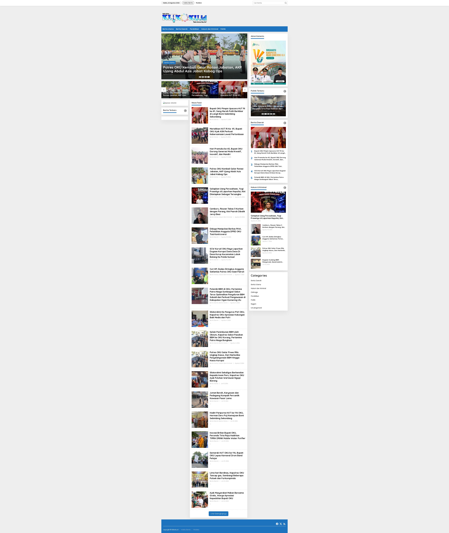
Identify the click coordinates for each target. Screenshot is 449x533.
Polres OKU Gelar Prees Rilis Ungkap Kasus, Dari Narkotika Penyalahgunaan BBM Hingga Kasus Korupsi (225, 356)
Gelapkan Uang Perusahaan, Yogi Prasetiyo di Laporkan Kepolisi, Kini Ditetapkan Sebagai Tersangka (203, 94)
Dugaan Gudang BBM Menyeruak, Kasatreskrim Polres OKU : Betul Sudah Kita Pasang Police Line (273, 261)
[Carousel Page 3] (206, 77)
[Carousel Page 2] (203, 77)
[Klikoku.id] (184, 17)
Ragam (253, 304)
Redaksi (196, 530)
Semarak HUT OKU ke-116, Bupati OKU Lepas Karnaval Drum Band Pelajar (226, 455)
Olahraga (254, 292)
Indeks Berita (186, 530)
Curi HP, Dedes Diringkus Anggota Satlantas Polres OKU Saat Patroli (227, 270)
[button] (286, 3)
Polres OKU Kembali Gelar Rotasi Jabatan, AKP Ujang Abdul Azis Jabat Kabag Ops (202, 69)
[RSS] (284, 523)
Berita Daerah (214, 119)
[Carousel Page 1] (200, 77)
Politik (253, 300)
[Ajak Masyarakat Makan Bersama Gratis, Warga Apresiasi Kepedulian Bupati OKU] (210, 504)
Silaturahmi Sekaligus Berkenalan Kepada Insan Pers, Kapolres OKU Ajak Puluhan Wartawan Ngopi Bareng (227, 376)
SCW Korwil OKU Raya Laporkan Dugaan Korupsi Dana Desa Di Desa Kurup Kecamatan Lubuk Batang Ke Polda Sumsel (226, 252)
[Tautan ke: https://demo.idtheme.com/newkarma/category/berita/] (185, 110)
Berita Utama (169, 62)
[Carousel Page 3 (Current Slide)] (268, 114)
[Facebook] (277, 523)
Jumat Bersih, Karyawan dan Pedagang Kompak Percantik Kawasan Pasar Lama (224, 395)
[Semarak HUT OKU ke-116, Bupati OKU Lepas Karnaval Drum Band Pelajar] (210, 464)
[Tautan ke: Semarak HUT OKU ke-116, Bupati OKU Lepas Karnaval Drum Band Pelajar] (200, 459)
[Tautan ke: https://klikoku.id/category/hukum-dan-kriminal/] (284, 187)
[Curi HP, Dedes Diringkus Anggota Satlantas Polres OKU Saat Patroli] (210, 277)
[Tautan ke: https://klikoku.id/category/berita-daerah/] (284, 123)
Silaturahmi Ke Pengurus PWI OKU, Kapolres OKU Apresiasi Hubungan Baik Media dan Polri (227, 315)
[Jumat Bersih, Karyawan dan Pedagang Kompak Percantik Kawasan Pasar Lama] (210, 404)
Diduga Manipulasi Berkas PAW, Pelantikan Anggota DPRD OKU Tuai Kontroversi (225, 231)
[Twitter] (280, 523)
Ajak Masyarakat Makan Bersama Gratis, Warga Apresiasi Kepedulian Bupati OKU (227, 495)
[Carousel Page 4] (271, 114)
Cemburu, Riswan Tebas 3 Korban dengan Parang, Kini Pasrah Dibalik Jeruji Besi (227, 211)
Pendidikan (255, 296)
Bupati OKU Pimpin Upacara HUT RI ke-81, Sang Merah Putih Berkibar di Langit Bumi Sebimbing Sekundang (232, 94)
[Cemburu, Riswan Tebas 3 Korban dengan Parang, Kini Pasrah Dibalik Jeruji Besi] (210, 220)
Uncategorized (256, 308)
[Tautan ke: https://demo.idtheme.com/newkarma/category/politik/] (284, 91)
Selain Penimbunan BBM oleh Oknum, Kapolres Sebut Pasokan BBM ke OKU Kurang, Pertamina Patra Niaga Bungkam (226, 336)
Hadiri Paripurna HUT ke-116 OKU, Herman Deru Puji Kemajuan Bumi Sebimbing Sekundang (227, 415)
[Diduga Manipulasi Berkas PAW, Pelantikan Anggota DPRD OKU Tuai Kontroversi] (210, 240)
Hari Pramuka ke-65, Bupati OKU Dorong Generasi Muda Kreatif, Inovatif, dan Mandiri (226, 151)
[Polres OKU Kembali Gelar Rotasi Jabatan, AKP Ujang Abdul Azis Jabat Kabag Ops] (210, 180)
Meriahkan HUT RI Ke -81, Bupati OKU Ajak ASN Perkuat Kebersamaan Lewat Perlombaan (227, 131)
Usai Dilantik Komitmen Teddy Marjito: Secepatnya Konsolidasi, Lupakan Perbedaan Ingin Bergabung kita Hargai (267, 107)
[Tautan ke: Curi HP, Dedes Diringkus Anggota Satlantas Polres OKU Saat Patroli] (200, 276)
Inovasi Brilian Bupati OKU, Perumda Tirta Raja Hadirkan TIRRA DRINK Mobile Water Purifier (227, 435)
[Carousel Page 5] (274, 114)
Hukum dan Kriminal (225, 197)
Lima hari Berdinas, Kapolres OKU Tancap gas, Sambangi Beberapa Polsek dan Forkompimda (227, 475)
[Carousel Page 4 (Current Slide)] (208, 77)
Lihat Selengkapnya (218, 514)
